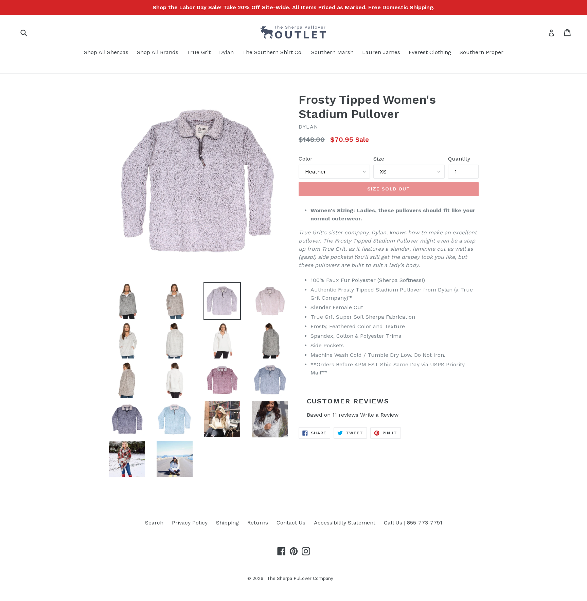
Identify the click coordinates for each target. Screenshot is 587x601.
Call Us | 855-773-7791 (413, 522)
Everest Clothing (430, 52)
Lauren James (381, 52)
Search (154, 522)
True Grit (199, 52)
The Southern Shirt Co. (272, 52)
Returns (257, 522)
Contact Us (291, 522)
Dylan (226, 52)
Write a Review (379, 415)
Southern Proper (481, 52)
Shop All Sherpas (106, 52)
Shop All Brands (157, 52)
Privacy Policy (190, 522)
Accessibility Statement (344, 522)
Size (378, 158)
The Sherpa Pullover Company (300, 578)
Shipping (227, 522)
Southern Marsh (332, 52)
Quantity (459, 158)
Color (306, 158)
